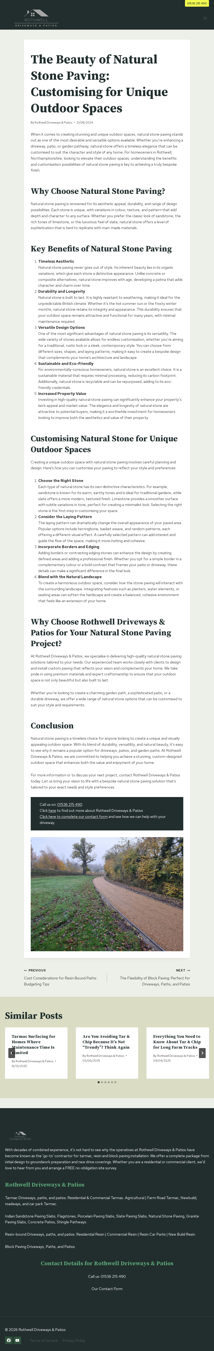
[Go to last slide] (11, 1053)
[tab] (99, 1082)
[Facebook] (9, 1340)
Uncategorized (44, 48)
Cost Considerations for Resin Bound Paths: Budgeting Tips (60, 977)
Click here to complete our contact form (74, 816)
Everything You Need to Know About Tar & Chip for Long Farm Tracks (177, 1042)
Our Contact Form (107, 1288)
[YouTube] (17, 1340)
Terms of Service (44, 1340)
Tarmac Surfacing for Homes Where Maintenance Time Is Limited (34, 1045)
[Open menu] (205, 18)
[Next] (202, 1053)
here (52, 810)
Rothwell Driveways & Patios (53, 122)
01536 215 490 (197, 3)
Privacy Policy (73, 1340)
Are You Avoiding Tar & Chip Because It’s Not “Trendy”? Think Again (106, 1042)
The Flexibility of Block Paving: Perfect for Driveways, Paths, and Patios (155, 977)
